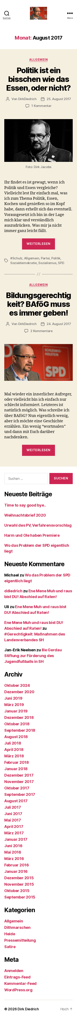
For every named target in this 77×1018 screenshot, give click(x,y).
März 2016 (14, 858)
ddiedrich (13, 591)
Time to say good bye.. (25, 505)
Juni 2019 (13, 698)
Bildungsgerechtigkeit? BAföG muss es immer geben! (38, 304)
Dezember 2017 (19, 775)
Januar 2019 (16, 711)
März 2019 (14, 704)
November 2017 (19, 781)
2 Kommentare (41, 331)
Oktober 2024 (17, 685)
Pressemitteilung (20, 940)
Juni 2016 (13, 846)
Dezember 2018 (19, 717)
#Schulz (16, 258)
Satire (9, 946)
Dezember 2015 (19, 878)
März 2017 (14, 833)
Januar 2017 (15, 839)
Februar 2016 (16, 865)
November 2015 (19, 884)
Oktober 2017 (16, 788)
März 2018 (14, 756)
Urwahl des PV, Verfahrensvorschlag (38, 525)
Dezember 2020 (19, 692)
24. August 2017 (59, 324)
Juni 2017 (13, 813)
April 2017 (13, 826)
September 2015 (19, 897)
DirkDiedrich (27, 99)
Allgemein (38, 59)
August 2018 (16, 736)
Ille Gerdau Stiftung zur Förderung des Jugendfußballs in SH (33, 656)
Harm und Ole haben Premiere (32, 535)
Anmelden (13, 970)
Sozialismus (47, 263)
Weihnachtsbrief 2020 (25, 515)
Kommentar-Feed (20, 983)
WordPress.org (18, 990)
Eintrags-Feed (17, 977)
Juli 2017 (12, 807)
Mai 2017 (12, 820)
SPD (61, 263)
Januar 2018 (16, 769)
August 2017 (16, 801)
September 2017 (19, 794)
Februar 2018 (16, 762)
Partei (45, 258)
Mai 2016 (12, 852)
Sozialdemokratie (23, 263)
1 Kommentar (41, 106)
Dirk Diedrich (28, 1009)
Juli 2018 (12, 743)
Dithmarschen (17, 927)
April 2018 (13, 749)
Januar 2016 (16, 871)
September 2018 (19, 730)
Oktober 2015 (17, 890)
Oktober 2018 (17, 724)
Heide (9, 934)
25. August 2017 (59, 99)
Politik (55, 258)
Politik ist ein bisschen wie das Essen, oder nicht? (38, 79)
